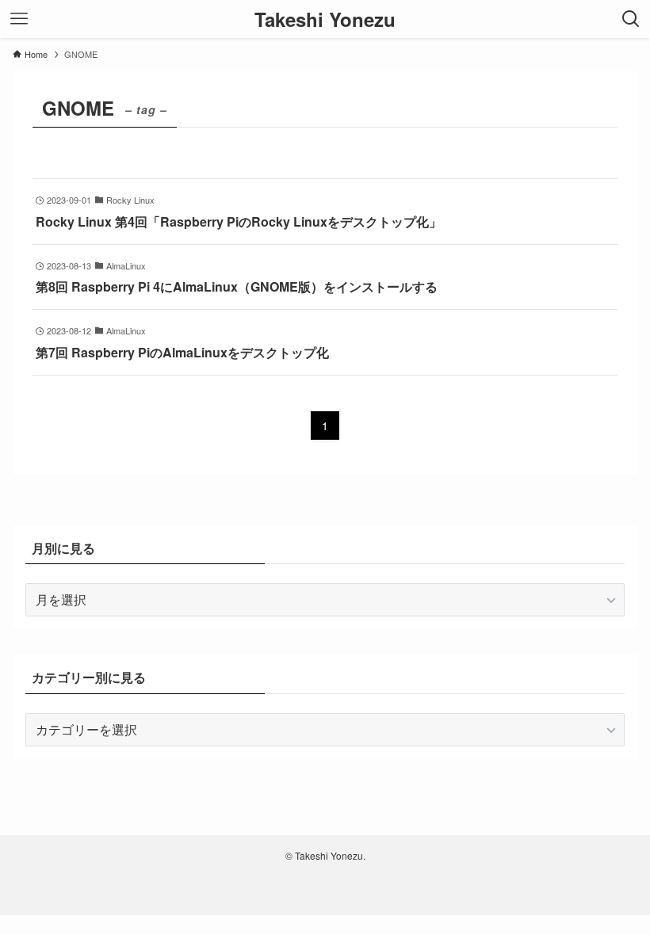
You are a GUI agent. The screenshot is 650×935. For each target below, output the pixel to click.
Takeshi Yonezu (325, 19)
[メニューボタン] (19, 19)
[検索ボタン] (631, 19)
